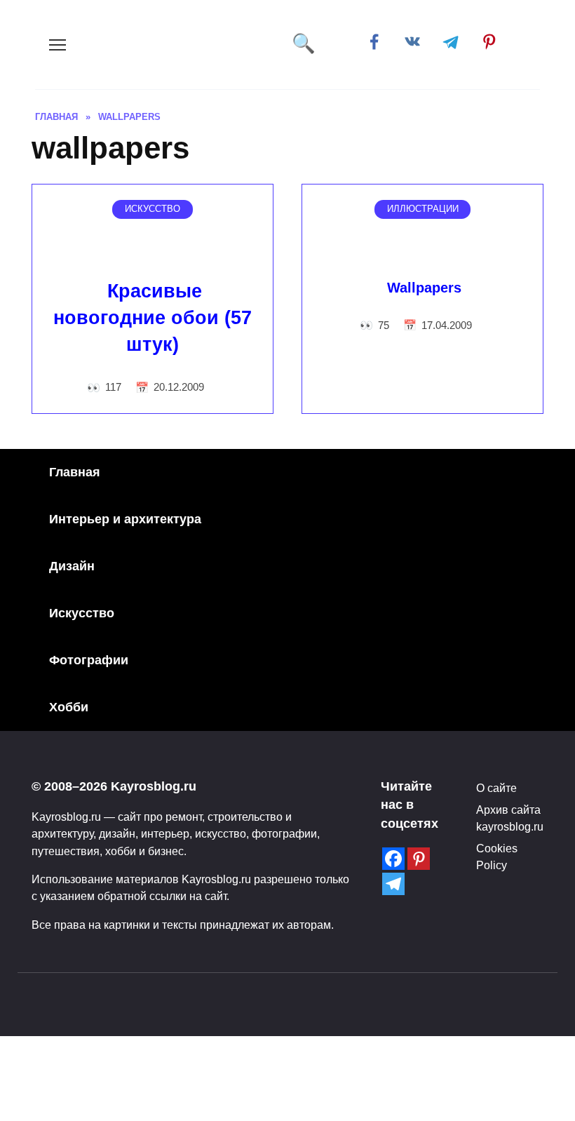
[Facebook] (393, 858)
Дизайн (72, 566)
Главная (74, 472)
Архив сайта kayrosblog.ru (509, 818)
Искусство (81, 613)
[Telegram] (393, 884)
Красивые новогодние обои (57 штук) (152, 318)
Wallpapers (424, 287)
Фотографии (88, 660)
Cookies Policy (497, 856)
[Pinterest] (418, 858)
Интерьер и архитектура (125, 519)
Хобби (68, 707)
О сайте (496, 787)
